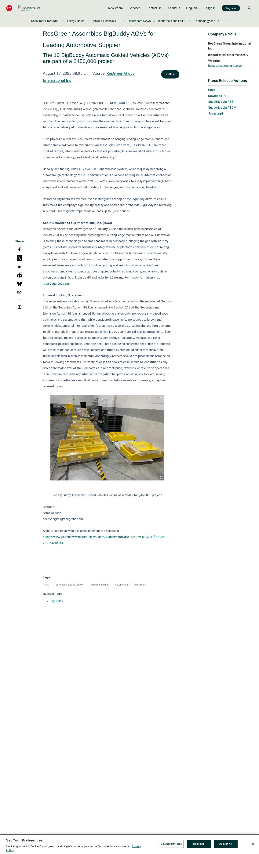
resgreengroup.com (56, 283)
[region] (129, 844)
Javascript (215, 113)
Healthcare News (139, 21)
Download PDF (218, 96)
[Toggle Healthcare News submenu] (154, 21)
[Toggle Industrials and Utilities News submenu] (190, 21)
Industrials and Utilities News (172, 21)
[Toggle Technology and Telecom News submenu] (226, 21)
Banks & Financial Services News (106, 21)
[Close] (253, 844)
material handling (99, 584)
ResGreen (139, 584)
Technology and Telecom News (208, 21)
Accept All (225, 843)
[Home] (23, 8)
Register (230, 8)
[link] (115, 8)
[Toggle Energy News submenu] (88, 21)
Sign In (211, 8)
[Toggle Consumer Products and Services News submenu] (63, 21)
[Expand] (161, 477)
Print (211, 90)
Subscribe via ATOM (222, 107)
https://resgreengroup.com (226, 66)
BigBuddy (56, 601)
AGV (47, 584)
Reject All (199, 843)
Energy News (75, 21)
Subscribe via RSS (220, 102)
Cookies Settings (171, 843)
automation (121, 584)
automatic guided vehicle (69, 584)
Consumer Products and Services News (45, 21)
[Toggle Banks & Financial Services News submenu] (124, 21)
